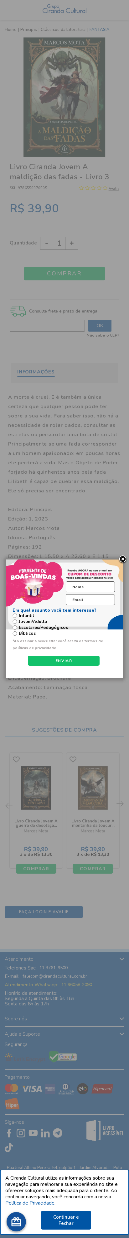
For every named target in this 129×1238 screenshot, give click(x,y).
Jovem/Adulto (33, 621)
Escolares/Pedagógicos (43, 627)
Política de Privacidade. (30, 1203)
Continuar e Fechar (66, 1220)
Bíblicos (27, 633)
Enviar (63, 660)
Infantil (26, 616)
